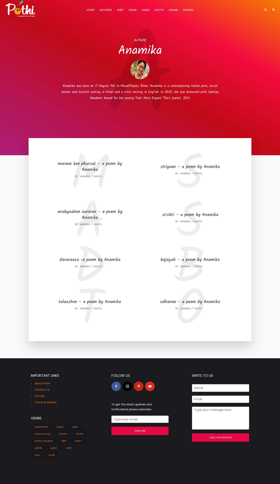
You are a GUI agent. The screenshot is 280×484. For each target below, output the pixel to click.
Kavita (159, 10)
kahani (63, 433)
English (188, 10)
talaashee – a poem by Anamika (90, 302)
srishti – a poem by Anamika (190, 215)
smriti (51, 455)
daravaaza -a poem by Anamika (89, 260)
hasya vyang (42, 433)
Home (90, 10)
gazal (60, 426)
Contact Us (42, 390)
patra (54, 448)
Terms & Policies (46, 402)
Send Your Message (221, 437)
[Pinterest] (138, 386)
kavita (98, 176)
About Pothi (42, 383)
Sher (120, 10)
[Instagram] (127, 386)
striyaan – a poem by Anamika (190, 167)
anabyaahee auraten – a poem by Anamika (89, 215)
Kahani (173, 10)
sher (37, 455)
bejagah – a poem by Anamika (190, 260)
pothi (69, 448)
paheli (38, 448)
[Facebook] (116, 386)
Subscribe (140, 430)
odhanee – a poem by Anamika (190, 302)
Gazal (133, 10)
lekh (64, 440)
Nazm (145, 10)
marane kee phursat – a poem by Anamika (90, 167)
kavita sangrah (44, 440)
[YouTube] (150, 386)
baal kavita (41, 426)
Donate (40, 396)
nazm (78, 440)
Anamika (85, 176)
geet (75, 426)
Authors (106, 10)
